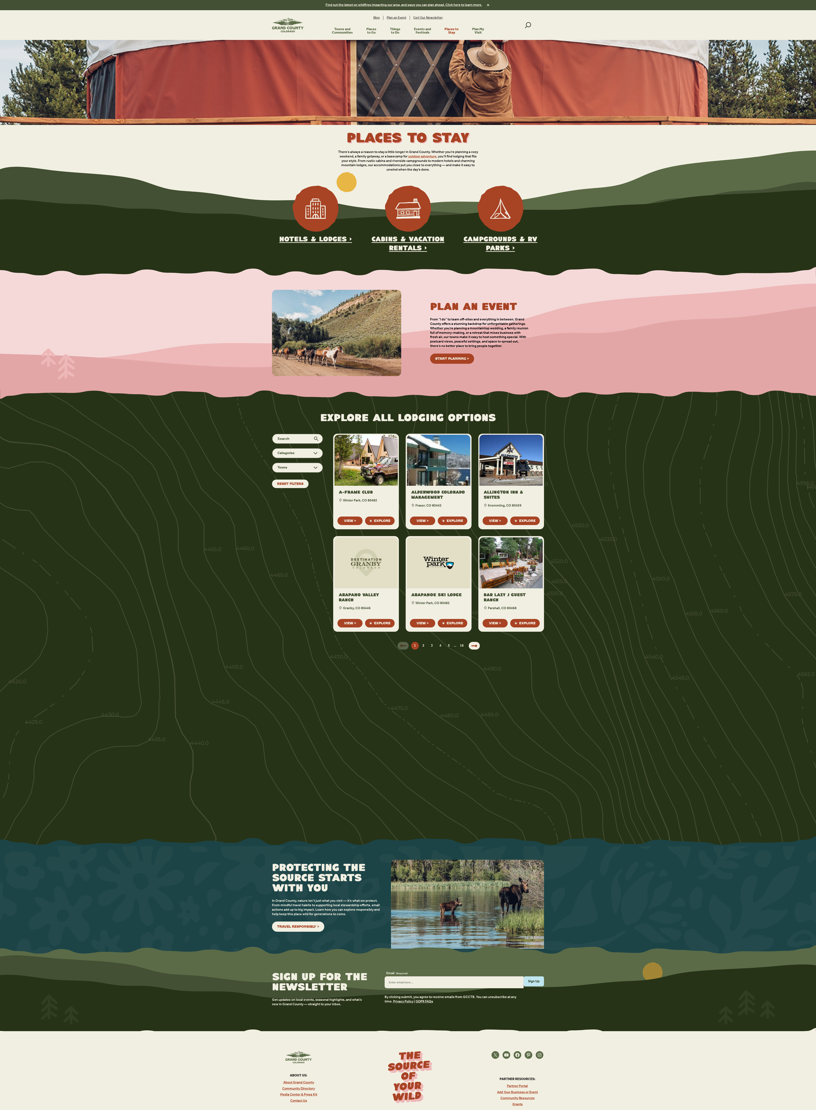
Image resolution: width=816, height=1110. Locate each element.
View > (350, 520)
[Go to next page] (474, 646)
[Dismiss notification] (488, 5)
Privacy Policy (403, 1001)
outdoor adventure (422, 156)
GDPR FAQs (424, 1001)
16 (462, 645)
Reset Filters (290, 483)
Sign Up (534, 981)
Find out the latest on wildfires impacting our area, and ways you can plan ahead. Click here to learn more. (404, 5)
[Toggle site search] (528, 25)
